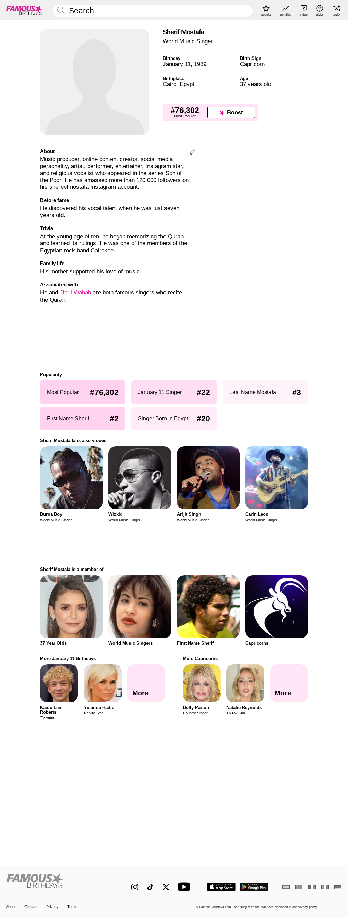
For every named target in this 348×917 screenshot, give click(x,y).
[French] (311, 887)
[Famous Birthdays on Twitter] (166, 887)
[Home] (58, 883)
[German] (338, 887)
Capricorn (252, 64)
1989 (200, 64)
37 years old (255, 84)
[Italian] (325, 887)
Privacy (52, 907)
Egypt (187, 84)
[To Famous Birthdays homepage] (24, 10)
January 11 (177, 64)
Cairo (169, 84)
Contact (30, 907)
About (11, 907)
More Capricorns (200, 658)
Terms (72, 907)
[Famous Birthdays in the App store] (221, 887)
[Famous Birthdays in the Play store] (254, 887)
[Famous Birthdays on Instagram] (134, 887)
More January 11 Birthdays (68, 658)
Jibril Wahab (75, 292)
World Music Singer (188, 41)
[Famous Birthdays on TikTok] (150, 887)
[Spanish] (286, 887)
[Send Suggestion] (192, 153)
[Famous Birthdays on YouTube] (185, 887)
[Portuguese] (298, 887)
